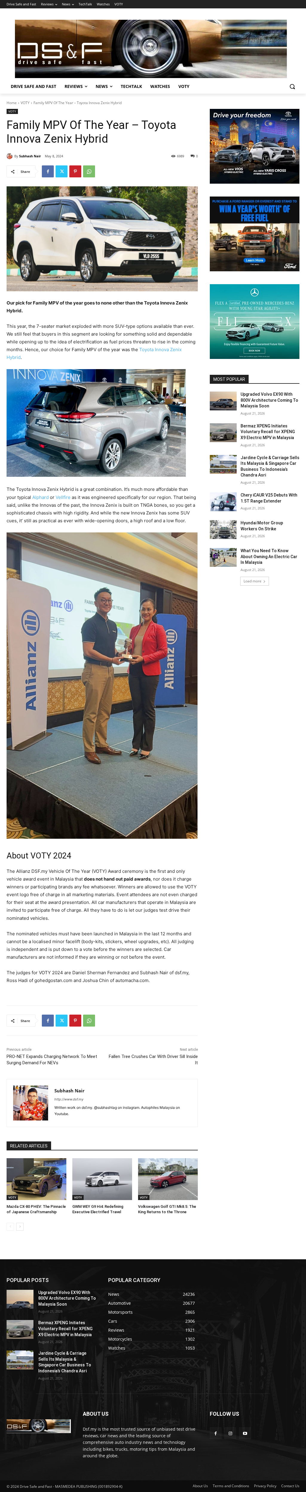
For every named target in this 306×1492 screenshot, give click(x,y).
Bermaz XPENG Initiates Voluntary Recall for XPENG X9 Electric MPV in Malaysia (268, 432)
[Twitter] (62, 171)
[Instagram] (230, 1433)
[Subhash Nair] (10, 156)
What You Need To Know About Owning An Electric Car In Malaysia (269, 556)
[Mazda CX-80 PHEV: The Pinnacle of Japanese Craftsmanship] (36, 1179)
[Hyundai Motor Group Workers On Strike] (223, 529)
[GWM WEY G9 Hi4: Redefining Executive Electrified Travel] (102, 1179)
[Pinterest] (75, 171)
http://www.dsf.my (68, 1099)
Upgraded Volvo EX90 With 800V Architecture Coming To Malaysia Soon (269, 400)
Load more (252, 581)
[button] (292, 86)
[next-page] (20, 1227)
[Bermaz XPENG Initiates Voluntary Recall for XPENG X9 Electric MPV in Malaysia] (223, 432)
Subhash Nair (30, 156)
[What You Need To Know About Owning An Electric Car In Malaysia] (223, 557)
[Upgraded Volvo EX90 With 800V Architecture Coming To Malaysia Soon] (223, 401)
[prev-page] (10, 1227)
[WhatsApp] (89, 171)
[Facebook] (48, 171)
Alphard (40, 497)
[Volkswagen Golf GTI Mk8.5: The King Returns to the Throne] (168, 1179)
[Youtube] (245, 1433)
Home (12, 102)
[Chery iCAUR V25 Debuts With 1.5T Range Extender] (223, 501)
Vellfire (63, 497)
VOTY (25, 102)
